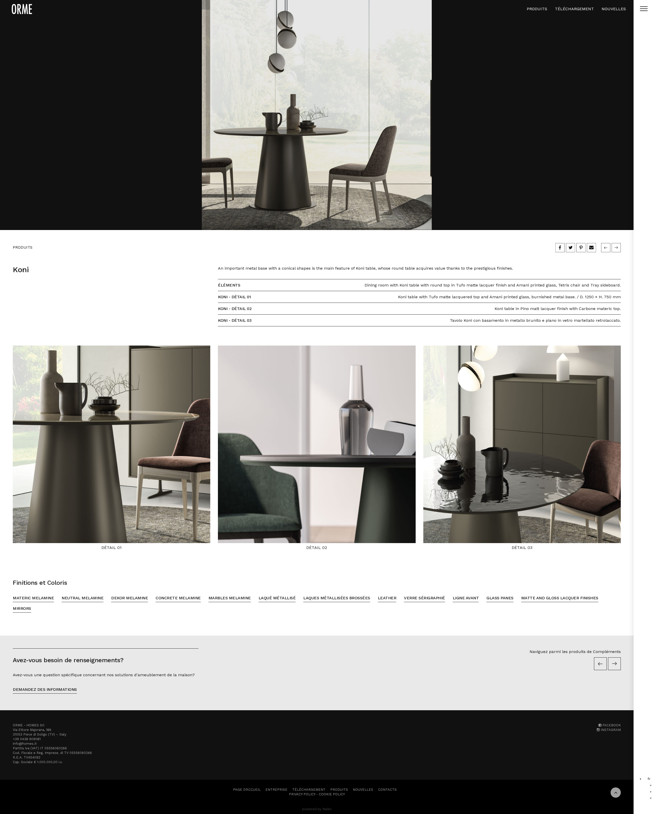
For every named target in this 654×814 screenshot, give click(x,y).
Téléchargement (574, 8)
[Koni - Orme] (317, 115)
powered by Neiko (317, 809)
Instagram (610, 730)
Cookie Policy (332, 794)
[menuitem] (649, 778)
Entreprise (276, 790)
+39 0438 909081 (27, 739)
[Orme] (22, 9)
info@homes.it (25, 744)
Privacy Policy (302, 794)
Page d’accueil (247, 790)
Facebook (611, 725)
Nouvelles (614, 8)
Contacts (387, 790)
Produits (537, 8)
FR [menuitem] (649, 779)
